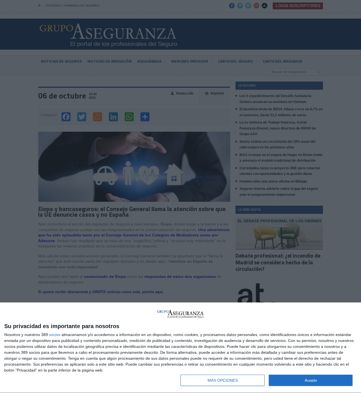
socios (54, 335)
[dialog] (180, 348)
